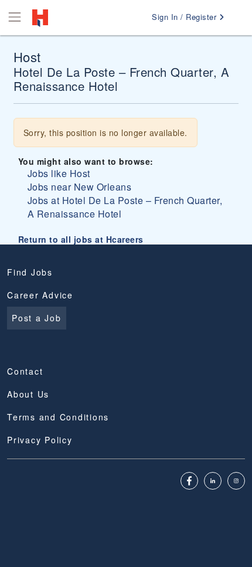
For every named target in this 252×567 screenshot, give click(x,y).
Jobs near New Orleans (80, 186)
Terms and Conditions (58, 417)
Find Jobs (30, 272)
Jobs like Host (59, 173)
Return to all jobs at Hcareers (81, 239)
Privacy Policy (40, 440)
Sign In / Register (185, 16)
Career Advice (40, 295)
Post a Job (37, 318)
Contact (25, 371)
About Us (28, 394)
